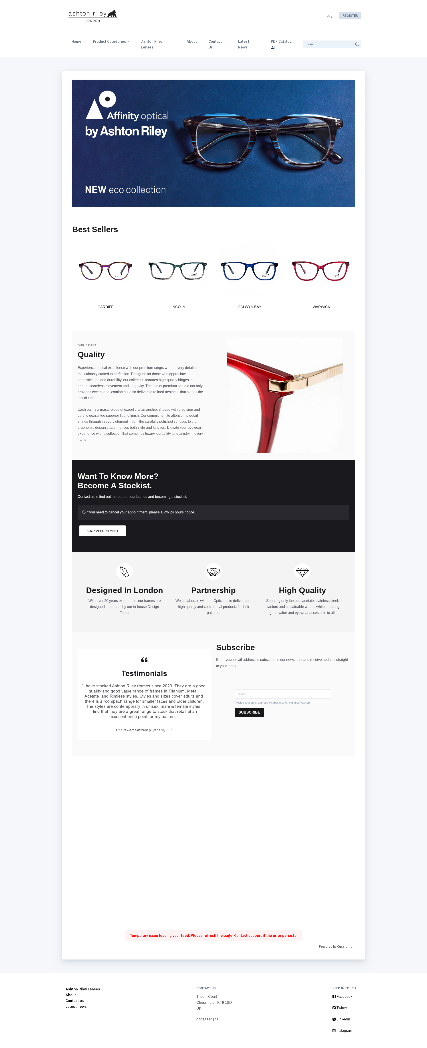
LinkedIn (343, 1019)
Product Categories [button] (110, 41)
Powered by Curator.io (335, 946)
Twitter (341, 1008)
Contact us (75, 1000)
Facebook (344, 996)
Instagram (344, 1030)
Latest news (76, 1006)
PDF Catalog (282, 41)
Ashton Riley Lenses (152, 44)
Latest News (243, 44)
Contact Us (215, 44)
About (192, 41)
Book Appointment (103, 531)
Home (77, 41)
